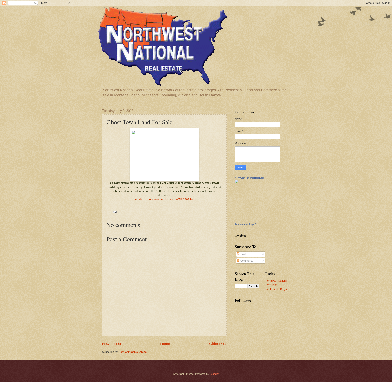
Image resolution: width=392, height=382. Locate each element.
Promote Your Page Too (246, 224)
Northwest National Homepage (276, 282)
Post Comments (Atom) (133, 351)
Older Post (218, 344)
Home (165, 344)
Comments (246, 260)
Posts (243, 254)
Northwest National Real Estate (250, 177)
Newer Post (111, 344)
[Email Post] (114, 211)
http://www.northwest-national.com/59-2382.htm (164, 199)
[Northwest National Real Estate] (247, 220)
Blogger (214, 373)
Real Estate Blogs (276, 289)
